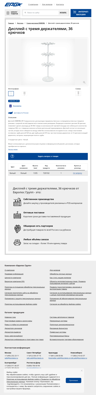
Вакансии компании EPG (14, 282)
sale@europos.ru (11, 358)
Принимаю (73, 380)
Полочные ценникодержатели (62, 325)
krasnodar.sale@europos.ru (59, 358)
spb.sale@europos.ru (35, 358)
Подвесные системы (58, 332)
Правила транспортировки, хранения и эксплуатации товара (66, 288)
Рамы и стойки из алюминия (16, 325)
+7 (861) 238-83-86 (56, 356)
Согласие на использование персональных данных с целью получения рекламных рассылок (70, 294)
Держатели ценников (13, 328)
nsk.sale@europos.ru (79, 358)
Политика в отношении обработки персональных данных (25, 288)
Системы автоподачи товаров (62, 317)
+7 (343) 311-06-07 (12, 366)
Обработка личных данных (61, 274)
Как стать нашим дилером (60, 278)
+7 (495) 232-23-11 (12, 356)
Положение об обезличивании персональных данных (68, 300)
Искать (63, 12)
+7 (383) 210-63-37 (78, 356)
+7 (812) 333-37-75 (34, 356)
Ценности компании (13, 278)
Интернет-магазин (82, 13)
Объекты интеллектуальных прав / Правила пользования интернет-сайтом (68, 283)
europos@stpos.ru (34, 368)
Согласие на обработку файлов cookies (65, 304)
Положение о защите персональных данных (23, 299)
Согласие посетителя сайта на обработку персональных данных (21, 294)
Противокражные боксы (59, 336)
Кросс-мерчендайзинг (14, 336)
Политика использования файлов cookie (21, 304)
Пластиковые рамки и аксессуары (18, 321)
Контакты (60, 4)
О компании (33, 4)
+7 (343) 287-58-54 (12, 368)
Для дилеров (47, 4)
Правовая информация (14, 274)
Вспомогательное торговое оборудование (67, 340)
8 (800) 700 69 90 (33, 366)
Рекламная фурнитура (59, 328)
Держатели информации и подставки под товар (24, 340)
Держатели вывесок (13, 332)
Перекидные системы (58, 321)
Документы (17, 106)
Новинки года (10, 317)
